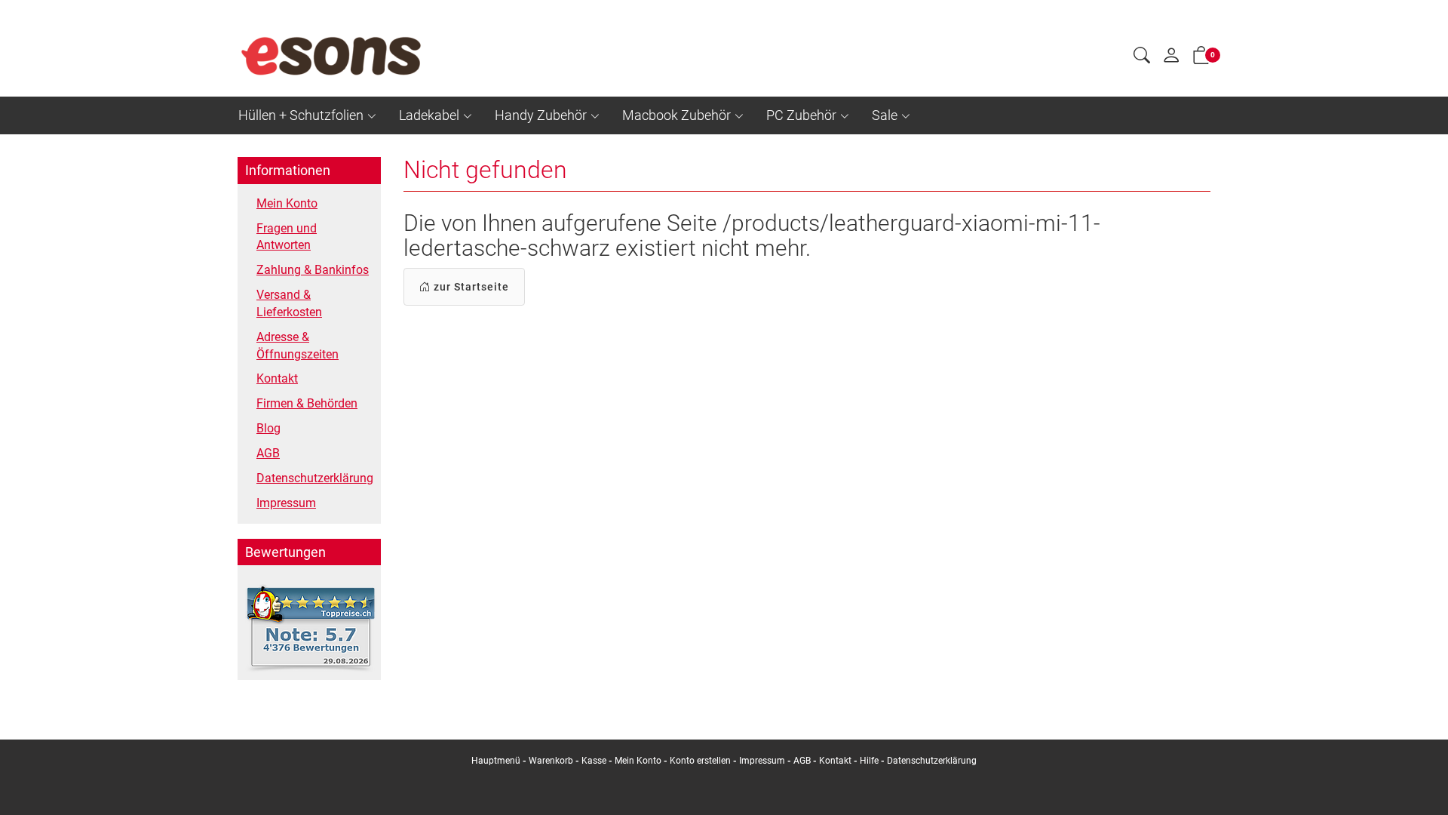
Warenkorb (552, 760)
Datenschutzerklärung (314, 478)
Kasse (593, 760)
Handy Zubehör (541, 115)
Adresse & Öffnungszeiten (297, 345)
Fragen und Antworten (286, 237)
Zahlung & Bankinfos (312, 270)
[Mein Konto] (1171, 59)
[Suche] (1142, 57)
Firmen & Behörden (306, 403)
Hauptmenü (495, 760)
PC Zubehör (801, 115)
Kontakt (277, 378)
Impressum (286, 503)
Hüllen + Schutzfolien (301, 115)
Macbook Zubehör (676, 115)
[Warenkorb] (1201, 58)
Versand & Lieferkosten (289, 303)
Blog (268, 428)
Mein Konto (287, 203)
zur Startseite (470, 287)
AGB (268, 453)
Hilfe (869, 760)
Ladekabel (429, 115)
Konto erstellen (700, 760)
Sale (884, 115)
